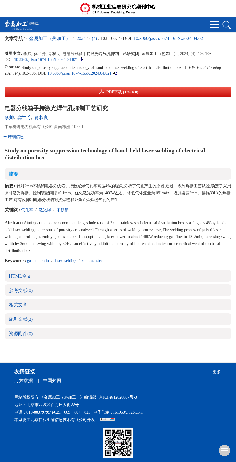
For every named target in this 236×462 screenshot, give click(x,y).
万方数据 (23, 380)
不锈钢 (63, 210)
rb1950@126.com (128, 412)
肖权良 (41, 117)
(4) (95, 38)
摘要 (13, 173)
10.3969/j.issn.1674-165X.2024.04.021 (169, 38)
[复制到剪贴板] (81, 58)
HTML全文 (20, 276)
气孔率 (27, 210)
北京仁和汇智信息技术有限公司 (59, 420)
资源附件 (21, 333)
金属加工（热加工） (50, 38)
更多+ (218, 372)
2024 (81, 38)
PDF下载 (122, 92)
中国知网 (52, 380)
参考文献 (21, 290)
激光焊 (45, 210)
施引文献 (21, 319)
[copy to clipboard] (115, 72)
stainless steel (93, 261)
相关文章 (18, 304)
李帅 (9, 117)
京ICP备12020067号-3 (118, 397)
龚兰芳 (24, 117)
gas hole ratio (38, 261)
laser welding (66, 261)
